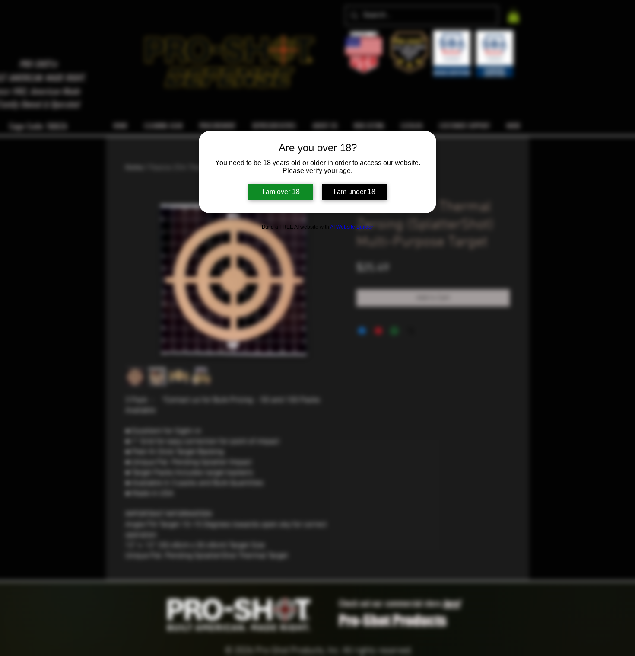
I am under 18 (354, 191)
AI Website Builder (351, 227)
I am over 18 (281, 191)
